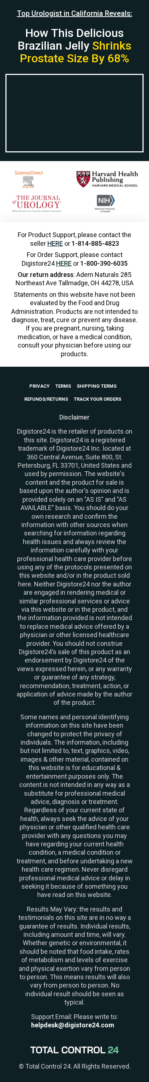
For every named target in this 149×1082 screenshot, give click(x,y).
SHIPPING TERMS (96, 386)
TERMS (63, 386)
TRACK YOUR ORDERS (97, 399)
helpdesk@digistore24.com (72, 1025)
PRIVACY (39, 386)
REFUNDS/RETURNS (46, 399)
